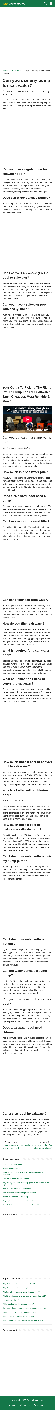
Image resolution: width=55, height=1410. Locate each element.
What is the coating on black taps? (16, 1197)
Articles (15, 71)
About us (12, 1405)
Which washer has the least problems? (18, 1304)
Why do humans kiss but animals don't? (19, 1284)
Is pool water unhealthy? (12, 1168)
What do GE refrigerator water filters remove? (21, 1292)
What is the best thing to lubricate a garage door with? (24, 1296)
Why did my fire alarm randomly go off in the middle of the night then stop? (26, 1183)
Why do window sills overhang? (15, 1288)
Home (5, 71)
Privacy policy (40, 1405)
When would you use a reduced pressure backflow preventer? (23, 1173)
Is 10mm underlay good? (13, 1164)
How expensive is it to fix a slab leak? (18, 1189)
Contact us (25, 1405)
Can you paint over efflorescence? (16, 1178)
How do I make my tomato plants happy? (19, 1193)
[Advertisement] (27, 38)
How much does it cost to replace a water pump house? (25, 1308)
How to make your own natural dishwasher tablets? (23, 1320)
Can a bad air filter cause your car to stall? (20, 1312)
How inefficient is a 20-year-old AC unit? (19, 1316)
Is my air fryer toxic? (11, 1300)
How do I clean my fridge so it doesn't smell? (21, 1205)
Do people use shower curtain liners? (18, 1201)
